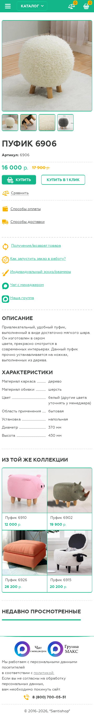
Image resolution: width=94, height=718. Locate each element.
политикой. (44, 673)
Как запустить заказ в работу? (38, 258)
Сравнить (20, 193)
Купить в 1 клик (63, 180)
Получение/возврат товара (36, 245)
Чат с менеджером (27, 285)
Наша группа (22, 298)
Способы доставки (27, 222)
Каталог (30, 6)
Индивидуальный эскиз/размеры (40, 272)
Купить (23, 180)
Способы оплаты (25, 209)
